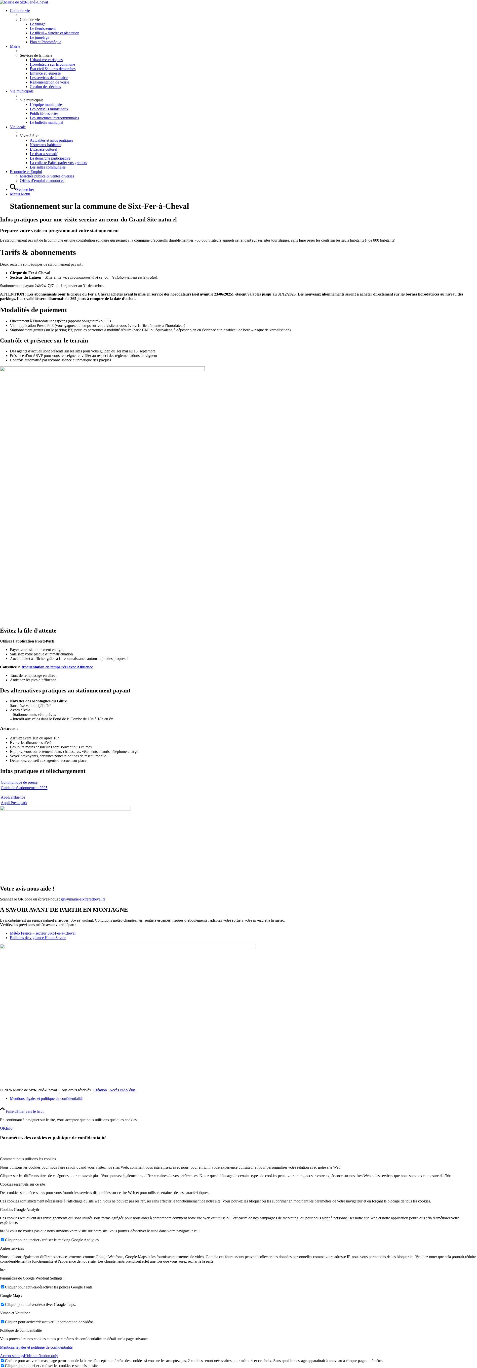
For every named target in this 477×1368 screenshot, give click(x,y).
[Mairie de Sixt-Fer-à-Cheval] (24, 2)
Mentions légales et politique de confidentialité (36, 1347)
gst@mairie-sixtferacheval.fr (83, 899)
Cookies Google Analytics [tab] (20, 1209)
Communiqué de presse (19, 782)
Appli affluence (13, 797)
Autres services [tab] (12, 1248)
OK (3, 1128)
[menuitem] (243, 26)
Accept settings (12, 1356)
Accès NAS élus (122, 1090)
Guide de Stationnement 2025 (24, 788)
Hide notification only (41, 1356)
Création (100, 1090)
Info (9, 1128)
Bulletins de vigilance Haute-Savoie (38, 938)
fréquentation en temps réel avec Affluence (57, 667)
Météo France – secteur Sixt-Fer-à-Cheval (43, 933)
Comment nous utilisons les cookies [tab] (28, 1159)
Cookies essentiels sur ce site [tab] (22, 1184)
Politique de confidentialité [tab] (21, 1330)
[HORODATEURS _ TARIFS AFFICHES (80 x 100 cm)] (102, 370)
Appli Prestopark (14, 803)
